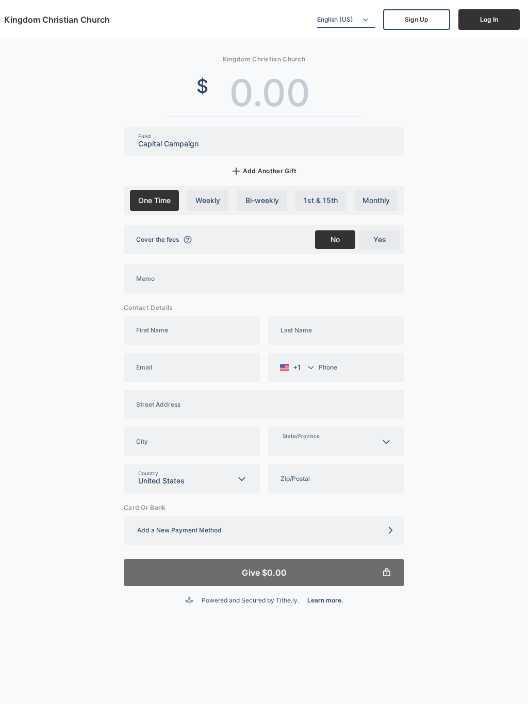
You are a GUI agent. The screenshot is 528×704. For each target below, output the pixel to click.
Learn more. (325, 600)
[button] (264, 530)
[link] (416, 19)
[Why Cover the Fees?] (187, 239)
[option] (154, 200)
